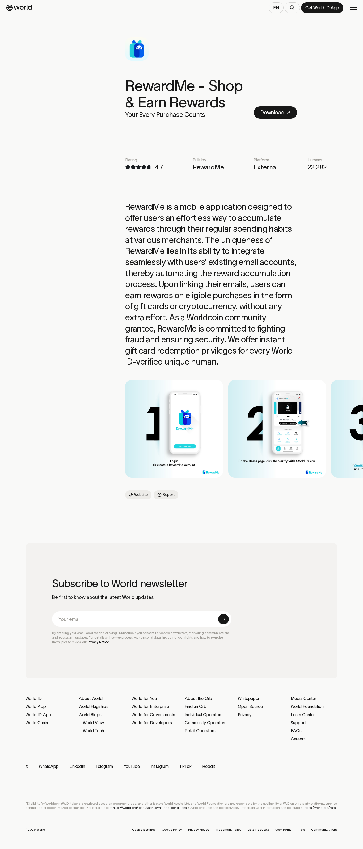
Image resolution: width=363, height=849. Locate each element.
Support (298, 722)
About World (91, 698)
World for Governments (153, 714)
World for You (144, 698)
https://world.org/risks (320, 807)
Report (169, 494)
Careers (298, 738)
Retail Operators (200, 730)
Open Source (250, 706)
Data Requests (258, 829)
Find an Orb (195, 706)
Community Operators (205, 722)
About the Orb (198, 698)
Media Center (303, 698)
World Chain (37, 722)
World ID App (38, 714)
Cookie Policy (172, 829)
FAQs (296, 730)
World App (36, 706)
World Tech (93, 730)
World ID (34, 698)
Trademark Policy (228, 829)
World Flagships (93, 706)
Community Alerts (324, 829)
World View (93, 722)
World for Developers (152, 722)
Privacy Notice (98, 642)
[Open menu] (353, 7)
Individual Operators (203, 714)
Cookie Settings (143, 829)
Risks (301, 829)
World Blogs (90, 714)
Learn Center (303, 714)
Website (141, 494)
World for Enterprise (150, 706)
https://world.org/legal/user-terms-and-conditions (150, 807)
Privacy (244, 714)
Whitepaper (248, 698)
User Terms (283, 829)
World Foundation (307, 706)
